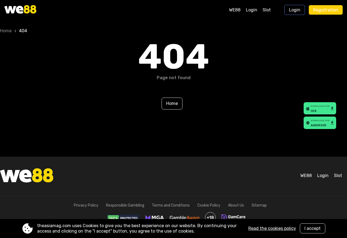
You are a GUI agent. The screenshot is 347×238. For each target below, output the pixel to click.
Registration (325, 9)
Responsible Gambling (125, 205)
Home (6, 30)
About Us (236, 205)
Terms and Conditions (171, 205)
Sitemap (259, 205)
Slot (267, 9)
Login (251, 9)
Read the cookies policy (272, 228)
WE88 (234, 9)
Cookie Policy (208, 205)
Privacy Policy (86, 205)
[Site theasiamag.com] (27, 10)
